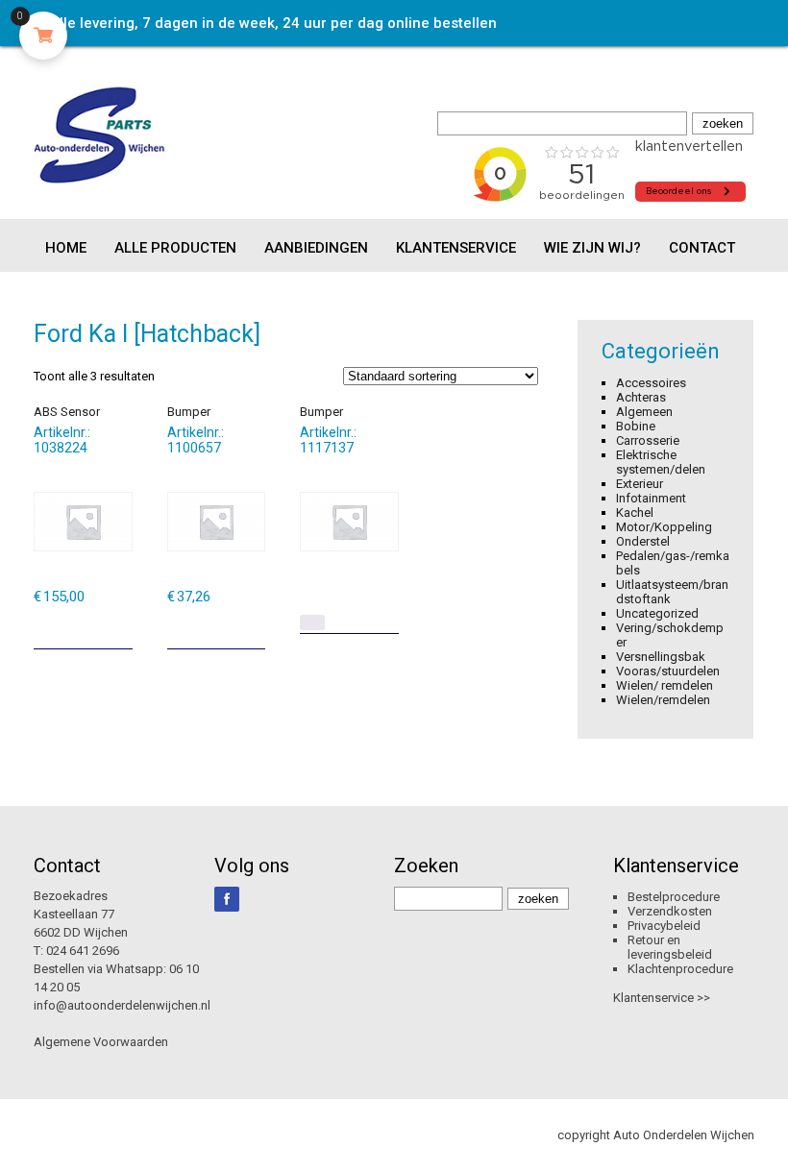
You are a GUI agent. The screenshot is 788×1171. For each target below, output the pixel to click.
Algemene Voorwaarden (101, 1042)
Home (65, 247)
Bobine (635, 426)
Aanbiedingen (316, 247)
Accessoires (651, 383)
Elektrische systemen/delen (660, 462)
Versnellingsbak (660, 656)
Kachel (634, 512)
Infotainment (651, 498)
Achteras (641, 397)
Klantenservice (456, 247)
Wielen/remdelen (663, 700)
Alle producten (175, 247)
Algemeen (644, 411)
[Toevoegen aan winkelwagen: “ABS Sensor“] (120, 627)
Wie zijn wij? (592, 247)
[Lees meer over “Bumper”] (312, 622)
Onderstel (643, 541)
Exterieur (639, 483)
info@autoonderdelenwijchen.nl (122, 1005)
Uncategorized (657, 613)
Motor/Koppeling (664, 527)
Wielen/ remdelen (664, 685)
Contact (702, 247)
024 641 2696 (82, 950)
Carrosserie (647, 440)
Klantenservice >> (661, 997)
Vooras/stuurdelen (668, 671)
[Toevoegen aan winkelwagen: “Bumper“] (252, 627)
